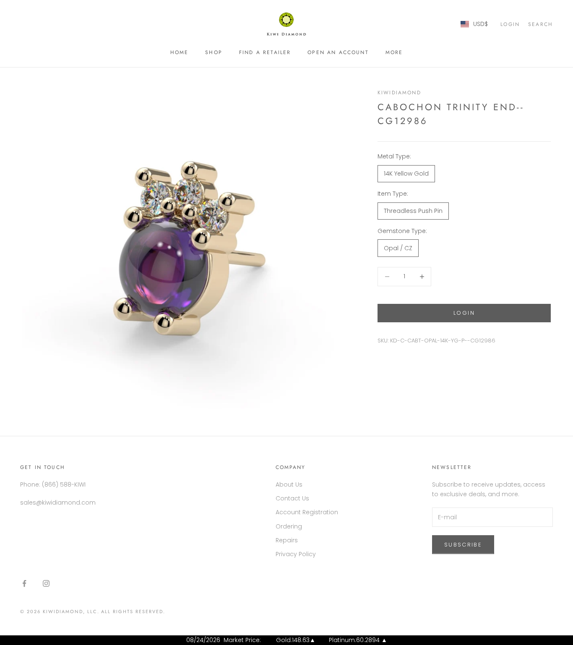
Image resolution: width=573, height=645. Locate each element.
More (394, 52)
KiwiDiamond (399, 92)
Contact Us (292, 498)
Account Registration (307, 512)
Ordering (289, 526)
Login (464, 313)
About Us (289, 484)
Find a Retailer (265, 52)
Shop (213, 52)
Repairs (287, 540)
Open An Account (337, 52)
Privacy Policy (296, 554)
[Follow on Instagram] (46, 583)
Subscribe (463, 545)
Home (179, 52)
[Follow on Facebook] (24, 583)
